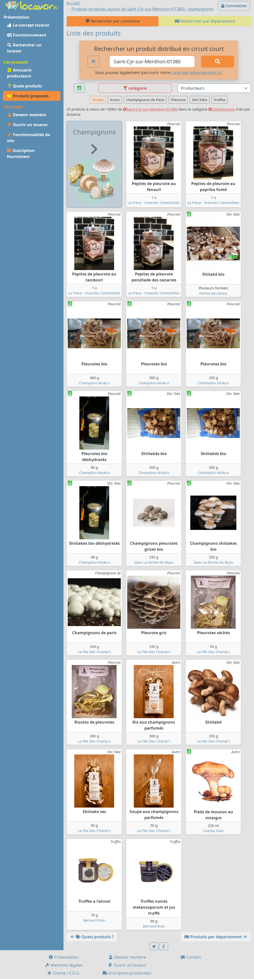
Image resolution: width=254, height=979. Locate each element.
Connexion (235, 5)
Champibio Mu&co (94, 383)
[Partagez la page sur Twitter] (154, 946)
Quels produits (27, 86)
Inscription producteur (130, 973)
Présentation (66, 957)
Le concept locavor (31, 25)
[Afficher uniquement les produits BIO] (79, 88)
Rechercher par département (207, 21)
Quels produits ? (97, 937)
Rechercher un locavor (24, 48)
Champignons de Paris (145, 99)
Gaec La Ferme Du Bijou (154, 562)
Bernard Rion (94, 920)
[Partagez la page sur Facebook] (163, 946)
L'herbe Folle (213, 830)
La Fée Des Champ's (94, 651)
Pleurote (178, 99)
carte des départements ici (196, 72)
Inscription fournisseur (21, 153)
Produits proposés (30, 96)
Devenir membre (29, 114)
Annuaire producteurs (19, 73)
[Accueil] (31, 5)
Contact (193, 957)
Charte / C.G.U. (66, 973)
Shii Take (199, 99)
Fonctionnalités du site (28, 137)
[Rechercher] (217, 62)
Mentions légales (66, 965)
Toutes (97, 99)
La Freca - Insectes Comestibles (154, 202)
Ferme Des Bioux (213, 293)
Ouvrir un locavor (30, 124)
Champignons (223, 109)
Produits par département (216, 937)
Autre (115, 99)
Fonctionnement (29, 35)
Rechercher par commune (115, 21)
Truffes (219, 99)
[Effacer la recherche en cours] (93, 62)
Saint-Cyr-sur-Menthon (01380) (152, 109)
